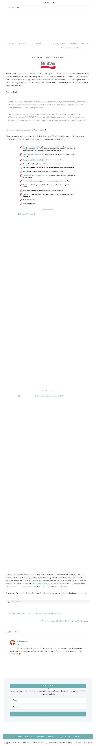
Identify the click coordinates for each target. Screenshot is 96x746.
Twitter (30, 587)
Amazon (62, 584)
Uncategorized (16, 602)
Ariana (20, 641)
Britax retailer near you (43, 584)
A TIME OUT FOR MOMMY (33, 743)
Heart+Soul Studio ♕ (57, 743)
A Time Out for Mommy (48, 28)
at (18, 644)
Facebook (19, 587)
